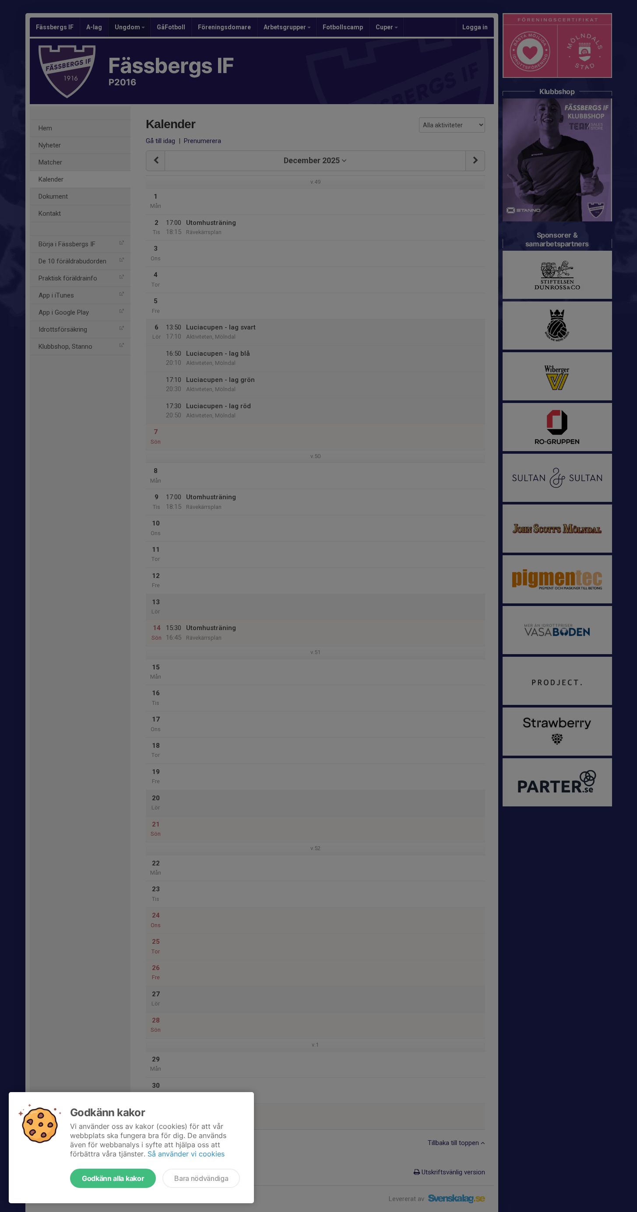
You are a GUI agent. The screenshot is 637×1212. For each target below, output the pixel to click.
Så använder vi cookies (186, 1153)
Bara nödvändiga (201, 1178)
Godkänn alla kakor (113, 1178)
